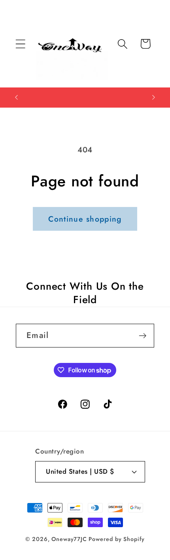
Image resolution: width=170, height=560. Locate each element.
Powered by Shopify (116, 539)
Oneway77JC (69, 539)
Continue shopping (84, 218)
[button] (20, 43)
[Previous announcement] (16, 97)
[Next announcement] (153, 97)
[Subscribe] (142, 336)
